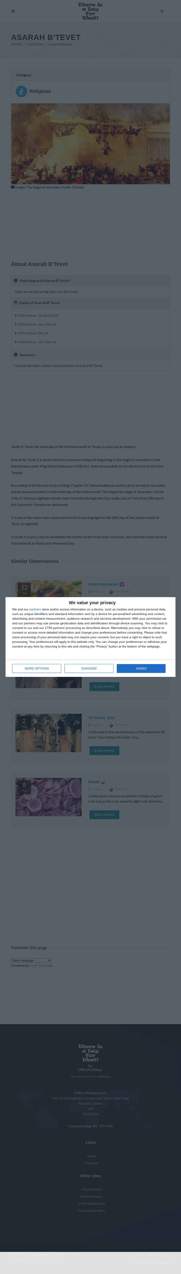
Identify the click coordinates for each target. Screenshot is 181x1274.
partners (35, 609)
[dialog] (90, 637)
